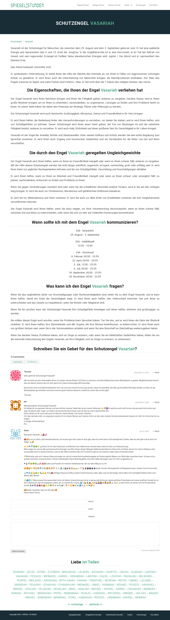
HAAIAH (82, 580)
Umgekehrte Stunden (93, 615)
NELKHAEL (145, 576)
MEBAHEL (50, 576)
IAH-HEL (141, 593)
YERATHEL (96, 580)
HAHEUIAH (50, 580)
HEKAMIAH (77, 576)
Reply (156, 372)
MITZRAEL (114, 593)
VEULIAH (30, 589)
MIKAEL (18, 589)
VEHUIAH (18, 572)
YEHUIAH (35, 584)
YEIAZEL (134, 584)
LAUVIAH (150, 572)
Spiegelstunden (75, 615)
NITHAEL (29, 593)
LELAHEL (84, 572)
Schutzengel (140, 5)
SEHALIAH (60, 589)
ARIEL (72, 589)
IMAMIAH (149, 589)
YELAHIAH (44, 589)
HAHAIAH (22, 576)
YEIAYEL (22, 580)
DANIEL (120, 589)
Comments (17, 362)
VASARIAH (20, 584)
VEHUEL (109, 589)
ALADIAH (136, 572)
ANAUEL (154, 593)
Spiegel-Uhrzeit (98, 5)
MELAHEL (35, 580)
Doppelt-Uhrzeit (83, 5)
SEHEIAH (110, 580)
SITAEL (41, 572)
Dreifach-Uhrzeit (114, 5)
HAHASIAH (134, 589)
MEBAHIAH (44, 593)
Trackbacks (31, 362)
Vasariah (29, 41)
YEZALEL (35, 576)
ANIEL (96, 584)
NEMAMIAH (71, 593)
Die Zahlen (153, 5)
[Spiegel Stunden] (27, 5)
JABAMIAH (114, 597)
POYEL (58, 593)
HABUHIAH (85, 597)
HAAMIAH (108, 584)
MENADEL (84, 584)
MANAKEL (60, 597)
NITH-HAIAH (67, 580)
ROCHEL (99, 597)
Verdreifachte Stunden (114, 615)
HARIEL (63, 576)
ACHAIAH (97, 572)
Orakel (126, 5)
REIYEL (122, 580)
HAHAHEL (148, 584)
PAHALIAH (130, 576)
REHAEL (122, 584)
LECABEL (146, 580)
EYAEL (72, 597)
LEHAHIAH (49, 584)
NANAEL (16, 593)
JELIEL (31, 572)
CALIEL (103, 576)
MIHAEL (96, 589)
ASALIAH (83, 589)
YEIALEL (86, 593)
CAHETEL (111, 572)
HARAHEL (99, 593)
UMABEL (128, 593)
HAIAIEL (128, 597)
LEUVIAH (115, 576)
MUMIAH (140, 597)
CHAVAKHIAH (66, 584)
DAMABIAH (44, 597)
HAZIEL (124, 572)
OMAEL (133, 580)
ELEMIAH (54, 572)
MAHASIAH (69, 572)
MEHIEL (30, 597)
